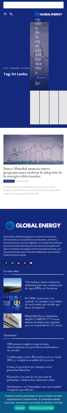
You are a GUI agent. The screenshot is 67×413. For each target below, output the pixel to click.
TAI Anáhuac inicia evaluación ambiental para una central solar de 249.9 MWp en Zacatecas (43, 285)
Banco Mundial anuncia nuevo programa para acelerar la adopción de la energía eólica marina (32, 172)
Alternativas (41, 77)
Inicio (5, 68)
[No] (62, 402)
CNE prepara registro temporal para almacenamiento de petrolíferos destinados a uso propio (33, 347)
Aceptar (20, 408)
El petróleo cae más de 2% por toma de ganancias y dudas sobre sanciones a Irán (30, 378)
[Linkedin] (18, 263)
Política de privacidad (41, 408)
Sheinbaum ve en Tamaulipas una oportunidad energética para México (34, 388)
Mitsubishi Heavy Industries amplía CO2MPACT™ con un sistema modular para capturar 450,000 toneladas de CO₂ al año (44, 320)
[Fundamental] (33, 5)
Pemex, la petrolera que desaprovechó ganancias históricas (29, 368)
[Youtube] (31, 263)
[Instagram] (12, 263)
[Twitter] (24, 263)
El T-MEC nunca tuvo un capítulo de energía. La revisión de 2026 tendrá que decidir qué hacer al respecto (43, 303)
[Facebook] (6, 263)
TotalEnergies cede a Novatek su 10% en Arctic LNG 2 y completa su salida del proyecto (34, 358)
